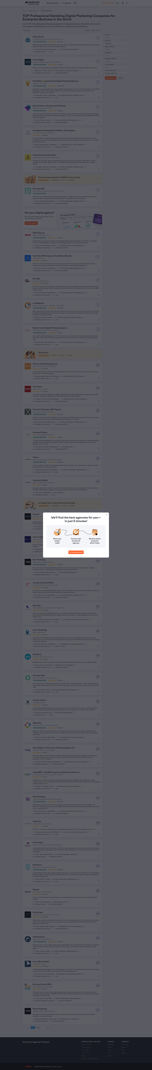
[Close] (107, 515)
